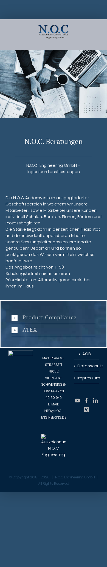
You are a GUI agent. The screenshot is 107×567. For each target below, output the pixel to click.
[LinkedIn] (95, 400)
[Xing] (86, 409)
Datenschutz (86, 366)
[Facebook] (86, 400)
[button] (53, 318)
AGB (86, 354)
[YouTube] (77, 400)
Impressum (86, 378)
